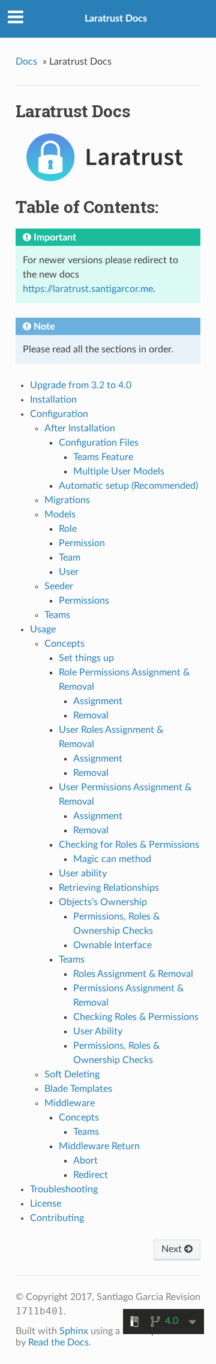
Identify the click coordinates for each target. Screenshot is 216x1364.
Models (60, 514)
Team (69, 557)
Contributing (57, 1218)
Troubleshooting (64, 1189)
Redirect (90, 1175)
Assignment (97, 701)
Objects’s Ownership (103, 902)
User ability (83, 873)
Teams (57, 615)
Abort (85, 1160)
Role (68, 529)
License (45, 1203)
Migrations (67, 500)
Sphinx (73, 1331)
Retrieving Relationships (109, 888)
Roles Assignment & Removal (133, 974)
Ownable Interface (112, 945)
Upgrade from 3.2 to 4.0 (80, 385)
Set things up (86, 658)
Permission (82, 543)
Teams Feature (103, 457)
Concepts (64, 643)
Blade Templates (78, 1089)
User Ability (97, 1031)
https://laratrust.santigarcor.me (88, 289)
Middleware (69, 1103)
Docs (26, 61)
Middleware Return (99, 1146)
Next (172, 1249)
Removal (91, 715)
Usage (43, 629)
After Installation (79, 428)
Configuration (59, 414)
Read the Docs (58, 1342)
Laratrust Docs (116, 18)
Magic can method (112, 859)
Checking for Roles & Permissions (129, 845)
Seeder (58, 586)
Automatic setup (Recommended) (128, 486)
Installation (53, 399)
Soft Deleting (72, 1074)
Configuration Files (99, 442)
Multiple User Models (118, 471)
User (69, 572)
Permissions (84, 600)
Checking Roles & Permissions (136, 1017)
